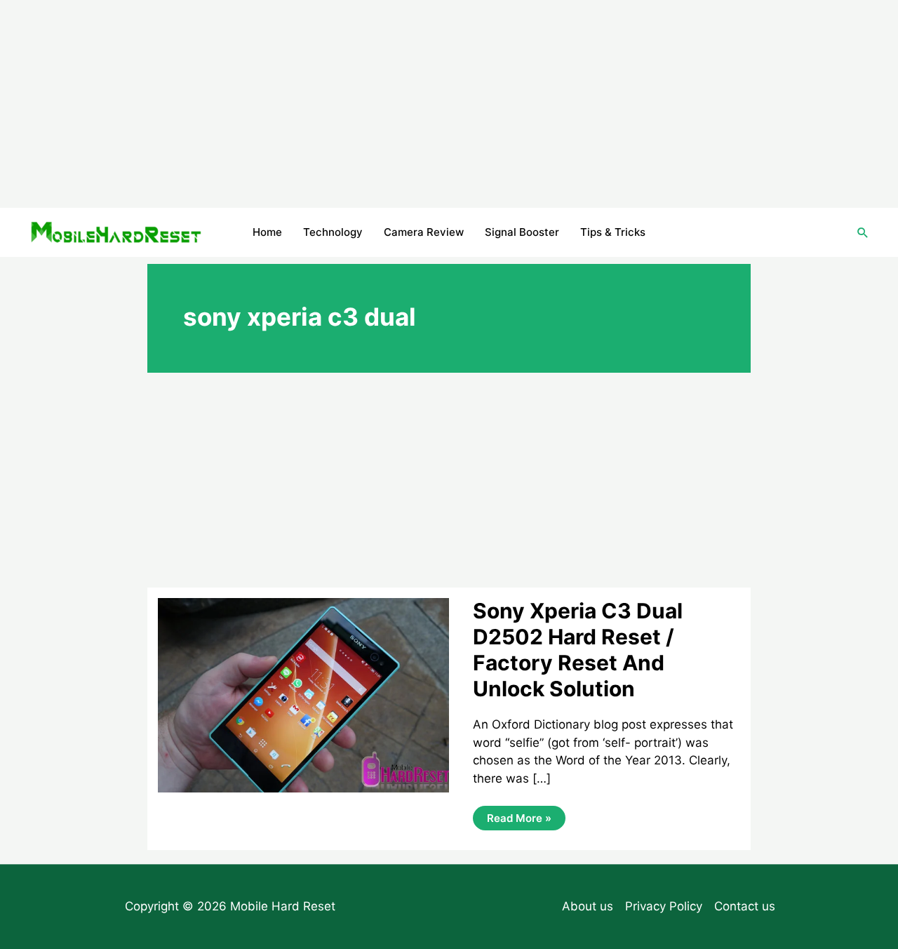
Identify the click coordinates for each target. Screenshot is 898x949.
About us (587, 906)
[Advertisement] (449, 104)
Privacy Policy (663, 906)
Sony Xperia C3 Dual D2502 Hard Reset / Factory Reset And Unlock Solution (578, 649)
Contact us (744, 906)
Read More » (518, 820)
